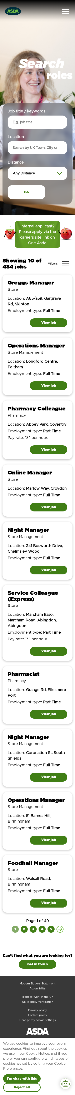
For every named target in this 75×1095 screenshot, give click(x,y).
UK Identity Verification (37, 1001)
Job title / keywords (26, 111)
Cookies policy (37, 1015)
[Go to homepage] (12, 11)
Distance (16, 162)
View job (48, 323)
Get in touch (37, 964)
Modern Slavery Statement (37, 983)
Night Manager (28, 530)
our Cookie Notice (34, 1054)
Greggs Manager (31, 282)
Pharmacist (24, 674)
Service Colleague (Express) (33, 596)
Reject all (22, 1087)
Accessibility (37, 988)
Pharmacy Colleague (37, 408)
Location (16, 136)
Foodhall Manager (33, 863)
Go (26, 192)
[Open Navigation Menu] (65, 11)
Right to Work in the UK (37, 996)
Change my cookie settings (37, 1020)
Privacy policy (37, 1010)
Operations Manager (36, 345)
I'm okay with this (22, 1078)
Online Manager (30, 472)
